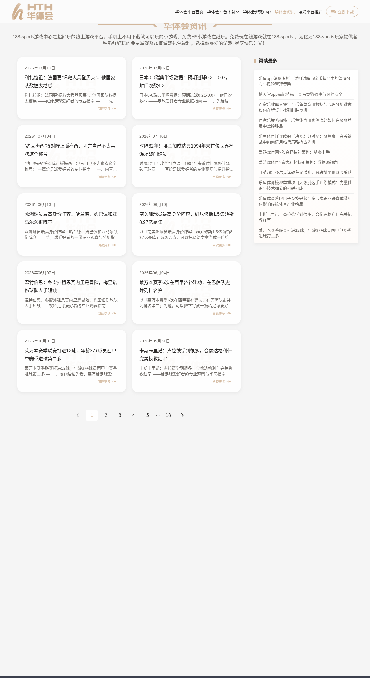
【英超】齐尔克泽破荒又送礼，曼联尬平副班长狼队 (305, 172)
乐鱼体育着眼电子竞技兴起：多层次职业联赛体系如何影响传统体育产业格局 (305, 201)
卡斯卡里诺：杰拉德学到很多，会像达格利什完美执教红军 (305, 217)
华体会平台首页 (189, 12)
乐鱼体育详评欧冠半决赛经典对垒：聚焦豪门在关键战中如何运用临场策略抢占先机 (305, 139)
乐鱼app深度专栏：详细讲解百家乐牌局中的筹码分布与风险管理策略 (305, 81)
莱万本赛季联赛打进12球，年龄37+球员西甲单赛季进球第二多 (305, 233)
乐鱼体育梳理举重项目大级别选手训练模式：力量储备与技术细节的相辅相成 (305, 185)
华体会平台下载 (221, 12)
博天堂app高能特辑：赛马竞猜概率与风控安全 (301, 94)
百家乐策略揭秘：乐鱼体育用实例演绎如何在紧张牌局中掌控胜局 (305, 123)
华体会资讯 (285, 12)
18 (168, 415)
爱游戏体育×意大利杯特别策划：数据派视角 (298, 162)
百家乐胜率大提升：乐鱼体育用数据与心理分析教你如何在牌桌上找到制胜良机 (305, 107)
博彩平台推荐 (310, 12)
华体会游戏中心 (257, 12)
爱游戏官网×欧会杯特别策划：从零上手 (294, 152)
